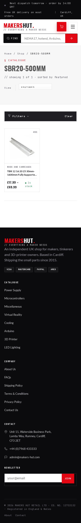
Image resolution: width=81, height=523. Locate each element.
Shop (21, 53)
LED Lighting (12, 347)
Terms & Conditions (16, 393)
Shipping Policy (13, 385)
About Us (10, 369)
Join (68, 478)
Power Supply (12, 290)
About (8, 515)
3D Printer (10, 339)
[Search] (71, 38)
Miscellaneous (13, 306)
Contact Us (11, 410)
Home (8, 53)
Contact (20, 515)
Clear (69, 116)
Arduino (9, 331)
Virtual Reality (13, 314)
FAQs (7, 377)
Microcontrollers (14, 298)
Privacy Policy (13, 402)
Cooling (9, 323)
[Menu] (73, 26)
